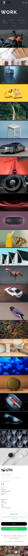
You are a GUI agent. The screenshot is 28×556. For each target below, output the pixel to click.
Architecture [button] (21, 20)
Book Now (14, 528)
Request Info (14, 514)
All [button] (4, 20)
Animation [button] (11, 20)
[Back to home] (6, 2)
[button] (24, 2)
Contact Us (14, 518)
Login (14, 523)
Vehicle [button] (14, 25)
